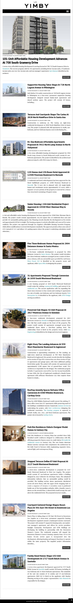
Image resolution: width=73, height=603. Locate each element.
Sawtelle (41, 569)
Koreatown (6, 69)
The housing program (51, 410)
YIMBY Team (22, 55)
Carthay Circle (48, 415)
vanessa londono (48, 433)
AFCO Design (66, 295)
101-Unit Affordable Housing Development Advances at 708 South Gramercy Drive (35, 60)
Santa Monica (45, 254)
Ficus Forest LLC (34, 261)
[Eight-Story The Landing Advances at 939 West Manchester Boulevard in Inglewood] (14, 357)
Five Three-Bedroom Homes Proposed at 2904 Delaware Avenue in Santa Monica (49, 245)
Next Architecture (54, 408)
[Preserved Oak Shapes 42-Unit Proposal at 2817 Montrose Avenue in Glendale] (14, 327)
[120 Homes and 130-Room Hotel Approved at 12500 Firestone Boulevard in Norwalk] (14, 180)
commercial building (51, 286)
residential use (32, 288)
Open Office (42, 263)
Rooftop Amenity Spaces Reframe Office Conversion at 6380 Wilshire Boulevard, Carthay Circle (46, 393)
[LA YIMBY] (37, 5)
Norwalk (30, 185)
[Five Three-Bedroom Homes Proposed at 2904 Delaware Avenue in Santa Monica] (14, 258)
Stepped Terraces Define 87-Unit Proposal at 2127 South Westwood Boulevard (48, 463)
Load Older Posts (37, 593)
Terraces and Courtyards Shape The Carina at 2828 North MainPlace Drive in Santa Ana (48, 116)
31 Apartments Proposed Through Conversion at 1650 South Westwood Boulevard (48, 277)
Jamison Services (63, 406)
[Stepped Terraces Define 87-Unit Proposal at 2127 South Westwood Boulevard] (14, 473)
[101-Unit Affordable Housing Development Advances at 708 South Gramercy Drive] (37, 53)
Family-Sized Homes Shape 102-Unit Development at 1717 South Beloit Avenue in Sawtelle (48, 558)
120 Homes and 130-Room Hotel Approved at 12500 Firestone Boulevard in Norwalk (49, 173)
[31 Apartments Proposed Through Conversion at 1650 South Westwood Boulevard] (14, 284)
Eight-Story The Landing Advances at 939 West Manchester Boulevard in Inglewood (47, 345)
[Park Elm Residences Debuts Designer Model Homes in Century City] (14, 440)
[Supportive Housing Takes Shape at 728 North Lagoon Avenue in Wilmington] (14, 95)
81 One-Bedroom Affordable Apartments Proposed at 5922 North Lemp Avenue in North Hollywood (49, 144)
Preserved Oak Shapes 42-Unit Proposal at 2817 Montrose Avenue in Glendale (47, 311)
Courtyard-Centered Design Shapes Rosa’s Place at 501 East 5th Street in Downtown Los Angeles (49, 508)
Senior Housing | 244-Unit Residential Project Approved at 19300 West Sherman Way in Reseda (48, 207)
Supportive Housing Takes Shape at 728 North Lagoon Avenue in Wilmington (49, 86)
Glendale (44, 320)
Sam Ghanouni (53, 71)
